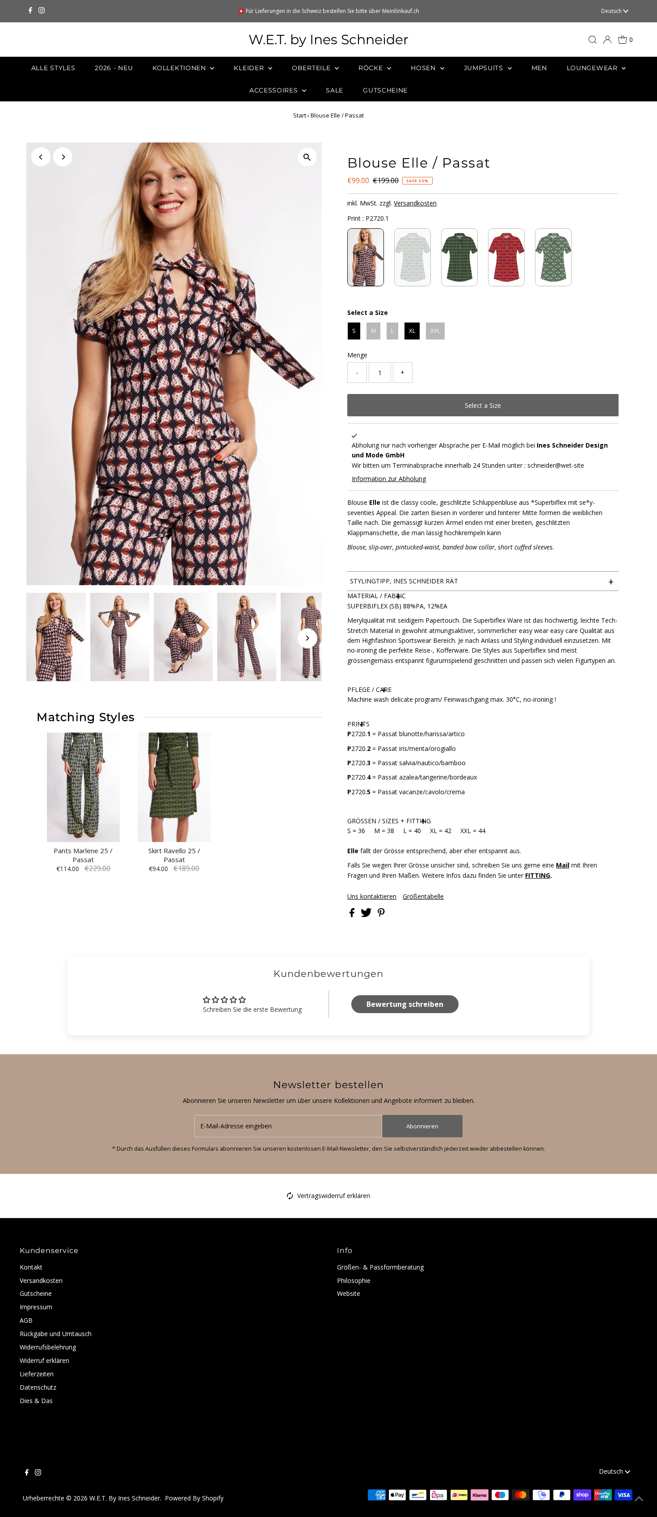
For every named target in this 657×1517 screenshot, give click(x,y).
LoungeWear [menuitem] (593, 68)
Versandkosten (415, 203)
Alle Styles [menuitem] (53, 68)
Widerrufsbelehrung (48, 1347)
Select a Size (367, 312)
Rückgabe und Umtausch (56, 1333)
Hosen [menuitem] (424, 68)
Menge (357, 355)
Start (299, 115)
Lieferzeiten (37, 1374)
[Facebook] (30, 11)
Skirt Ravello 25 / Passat (174, 855)
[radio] (365, 257)
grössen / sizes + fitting (389, 821)
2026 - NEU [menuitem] (114, 68)
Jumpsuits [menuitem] (484, 68)
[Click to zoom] (307, 157)
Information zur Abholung (389, 478)
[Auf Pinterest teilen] (381, 914)
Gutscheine (36, 1293)
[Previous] (41, 157)
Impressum (36, 1307)
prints (358, 724)
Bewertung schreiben (404, 1004)
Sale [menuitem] (334, 90)
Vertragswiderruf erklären (333, 1195)
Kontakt (31, 1267)
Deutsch (612, 11)
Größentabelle (423, 896)
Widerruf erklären (44, 1360)
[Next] (63, 157)
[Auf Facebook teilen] (353, 914)
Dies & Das (36, 1400)
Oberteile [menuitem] (312, 68)
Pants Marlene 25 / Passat (83, 855)
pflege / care (369, 689)
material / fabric (376, 595)
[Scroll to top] (639, 1499)
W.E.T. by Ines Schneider (328, 39)
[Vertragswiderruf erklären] (290, 1197)
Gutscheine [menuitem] (385, 90)
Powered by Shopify (194, 1498)
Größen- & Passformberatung (380, 1267)
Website (348, 1293)
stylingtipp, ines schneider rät (482, 581)
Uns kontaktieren (371, 896)
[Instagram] (41, 11)
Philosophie (354, 1280)
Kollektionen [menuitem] (180, 68)
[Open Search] (593, 40)
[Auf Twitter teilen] (367, 914)
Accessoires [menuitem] (274, 90)
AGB (26, 1320)
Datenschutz (38, 1387)
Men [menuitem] (539, 68)
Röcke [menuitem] (371, 68)
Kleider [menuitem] (250, 68)
